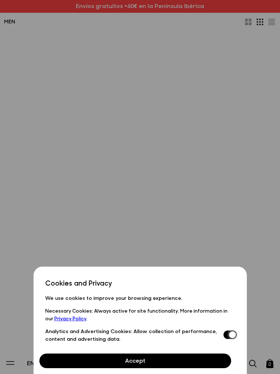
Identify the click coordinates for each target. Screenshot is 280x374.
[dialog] (140, 320)
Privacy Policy (70, 318)
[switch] (229, 335)
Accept (135, 360)
